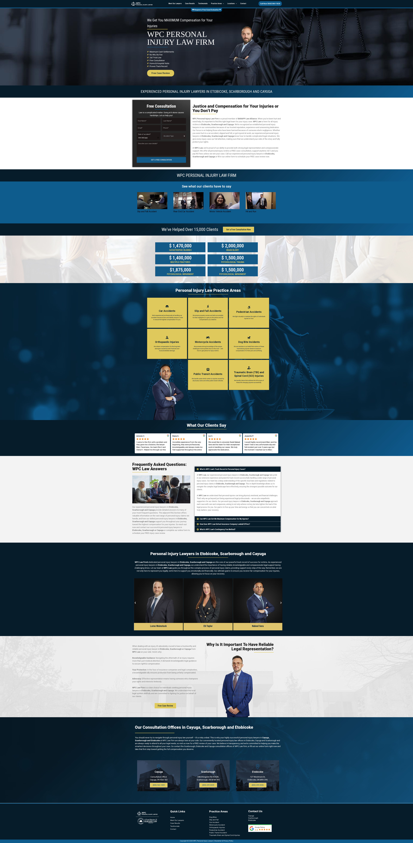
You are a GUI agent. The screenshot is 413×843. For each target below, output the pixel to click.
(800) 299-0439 (208, 785)
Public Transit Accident (218, 833)
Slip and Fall (214, 820)
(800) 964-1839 (159, 785)
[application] (223, 3)
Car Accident (214, 822)
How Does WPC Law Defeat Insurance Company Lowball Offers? (225, 524)
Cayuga (159, 771)
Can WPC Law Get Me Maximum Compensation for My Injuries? (224, 519)
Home (172, 817)
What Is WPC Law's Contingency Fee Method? (217, 529)
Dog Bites (213, 817)
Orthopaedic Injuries (217, 827)
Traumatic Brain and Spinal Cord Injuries (224, 835)
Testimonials (175, 826)
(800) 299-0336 (258, 785)
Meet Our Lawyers (177, 820)
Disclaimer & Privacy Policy (223, 841)
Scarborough (208, 771)
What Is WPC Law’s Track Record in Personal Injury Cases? (222, 469)
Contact (173, 829)
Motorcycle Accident (217, 825)
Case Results (175, 823)
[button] (238, 469)
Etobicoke (257, 771)
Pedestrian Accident (217, 830)
